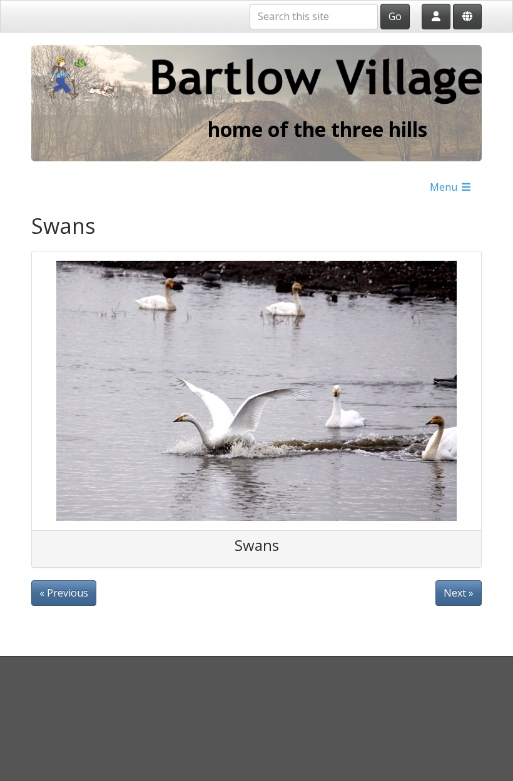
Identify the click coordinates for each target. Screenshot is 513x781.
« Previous (63, 593)
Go (395, 16)
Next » (459, 593)
